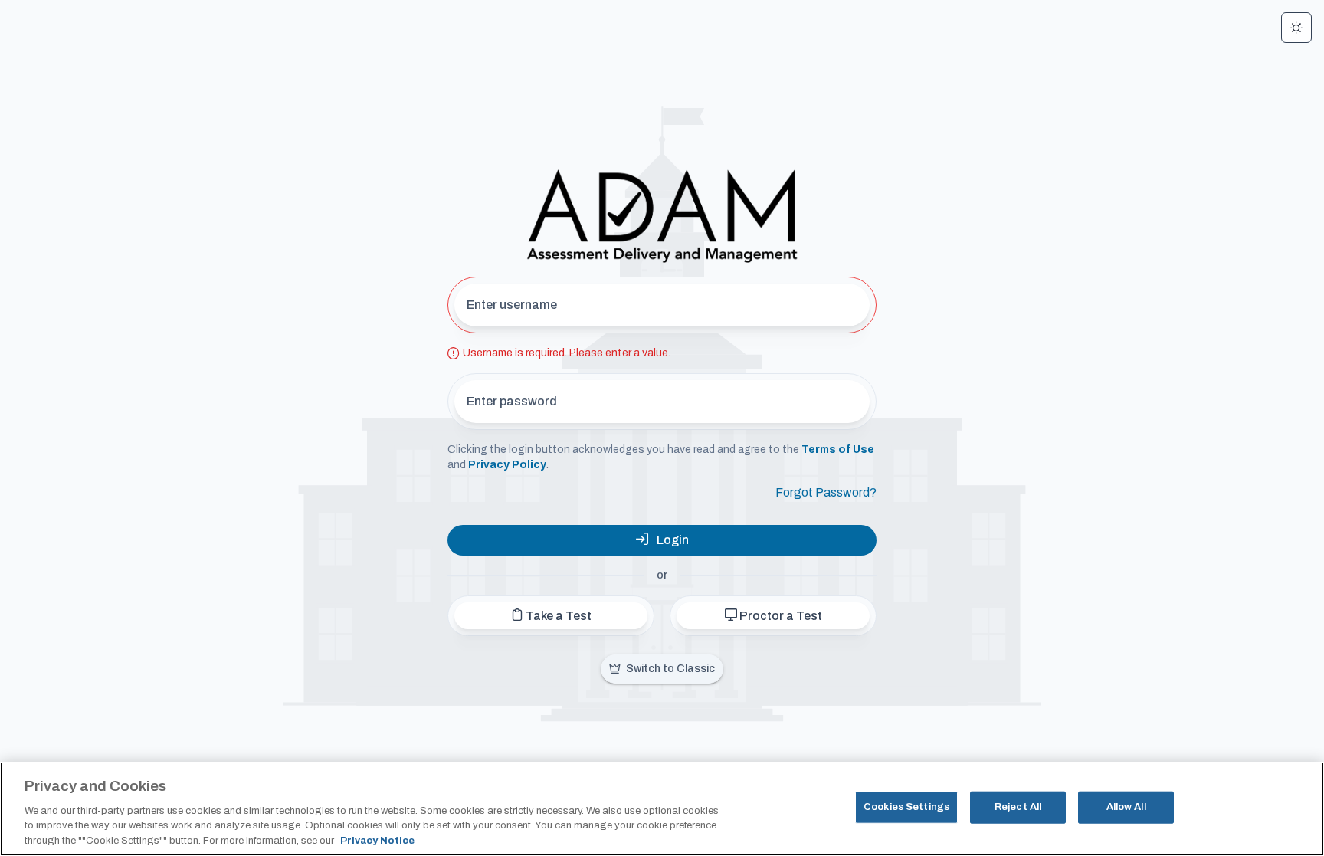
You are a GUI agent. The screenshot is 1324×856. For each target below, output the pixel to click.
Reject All (1018, 807)
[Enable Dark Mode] (1296, 27)
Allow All (1126, 807)
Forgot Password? (826, 492)
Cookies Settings (906, 807)
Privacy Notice (377, 840)
